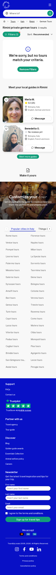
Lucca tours (11, 325)
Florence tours (38, 235)
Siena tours (36, 277)
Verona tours (37, 297)
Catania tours (37, 290)
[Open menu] (49, 4)
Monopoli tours (38, 339)
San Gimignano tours (16, 360)
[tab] (23, 228)
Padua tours (12, 339)
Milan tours (36, 249)
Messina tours (13, 270)
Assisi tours (11, 366)
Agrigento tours (38, 353)
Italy (22, 21)
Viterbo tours (12, 332)
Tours (12, 21)
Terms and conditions (28, 556)
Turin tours (11, 311)
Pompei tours (12, 249)
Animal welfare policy (14, 458)
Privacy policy (28, 561)
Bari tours (10, 297)
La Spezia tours (38, 256)
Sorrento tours (38, 263)
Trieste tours (37, 304)
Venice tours (12, 242)
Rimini (32, 21)
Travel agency (11, 424)
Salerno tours (12, 277)
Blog (7, 443)
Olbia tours (36, 332)
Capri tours (11, 318)
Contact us (10, 394)
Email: (7, 503)
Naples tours (37, 242)
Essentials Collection (14, 453)
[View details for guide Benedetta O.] (28, 138)
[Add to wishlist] (6, 100)
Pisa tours (36, 346)
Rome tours (11, 235)
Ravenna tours (38, 311)
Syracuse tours (13, 284)
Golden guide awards (14, 448)
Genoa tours (12, 304)
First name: (10, 484)
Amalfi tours (12, 290)
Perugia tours (37, 366)
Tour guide (10, 429)
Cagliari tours (12, 346)
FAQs (7, 389)
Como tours (36, 318)
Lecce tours (36, 360)
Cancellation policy (28, 566)
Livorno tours (12, 256)
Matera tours (37, 325)
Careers (8, 464)
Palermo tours (13, 263)
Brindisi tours (12, 353)
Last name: (10, 494)
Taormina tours (38, 270)
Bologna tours (38, 284)
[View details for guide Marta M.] (28, 109)
